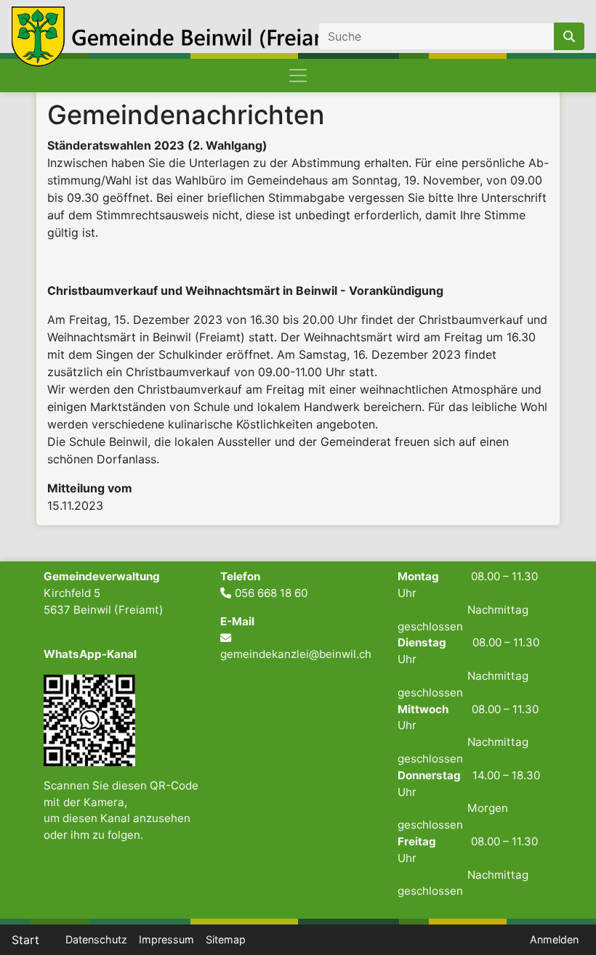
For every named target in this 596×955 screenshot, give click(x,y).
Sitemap (226, 939)
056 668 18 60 (271, 593)
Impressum (166, 939)
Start (25, 939)
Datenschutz (96, 939)
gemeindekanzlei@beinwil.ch (295, 654)
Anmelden (554, 939)
